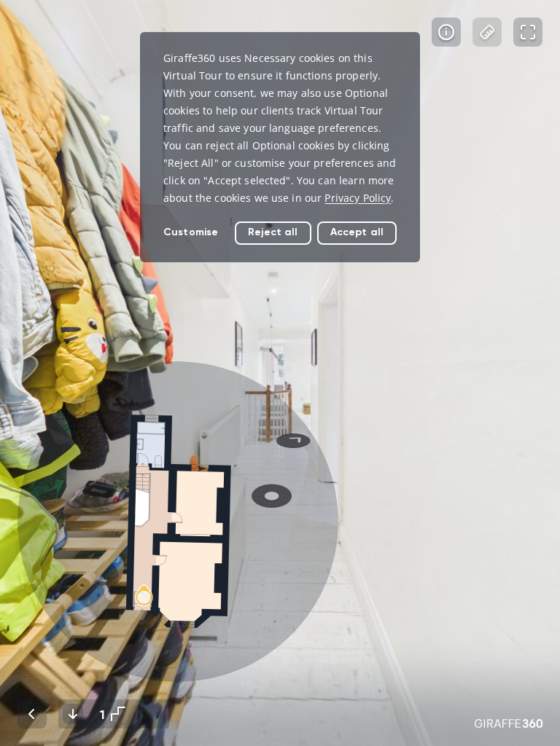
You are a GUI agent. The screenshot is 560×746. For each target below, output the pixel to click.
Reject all (273, 232)
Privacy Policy (357, 198)
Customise (190, 232)
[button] (178, 521)
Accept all (357, 232)
